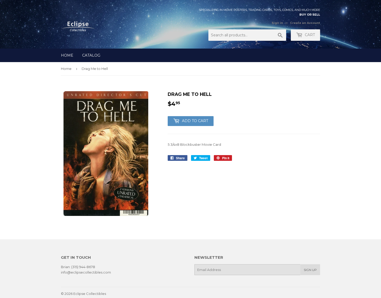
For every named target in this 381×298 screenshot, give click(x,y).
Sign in (277, 23)
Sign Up (310, 270)
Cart (309, 34)
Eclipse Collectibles (89, 294)
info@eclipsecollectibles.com (86, 272)
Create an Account (305, 23)
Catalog (91, 55)
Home (67, 55)
